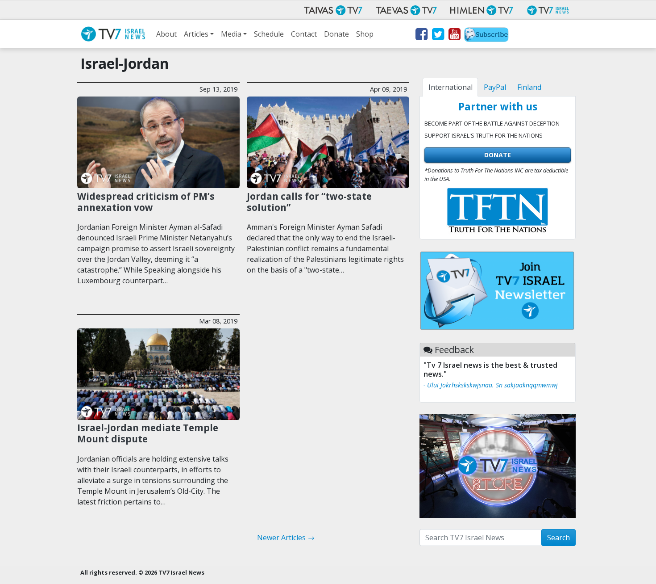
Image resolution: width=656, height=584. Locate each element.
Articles (196, 34)
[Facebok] (421, 35)
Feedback (454, 350)
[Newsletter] (486, 35)
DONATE (497, 155)
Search (558, 537)
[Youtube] (454, 35)
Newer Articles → (286, 537)
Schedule (269, 34)
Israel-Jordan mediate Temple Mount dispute (147, 433)
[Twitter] (437, 35)
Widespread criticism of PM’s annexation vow (146, 202)
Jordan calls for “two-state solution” (309, 202)
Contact (304, 34)
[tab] (450, 87)
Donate (336, 34)
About (166, 34)
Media (231, 34)
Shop (365, 34)
